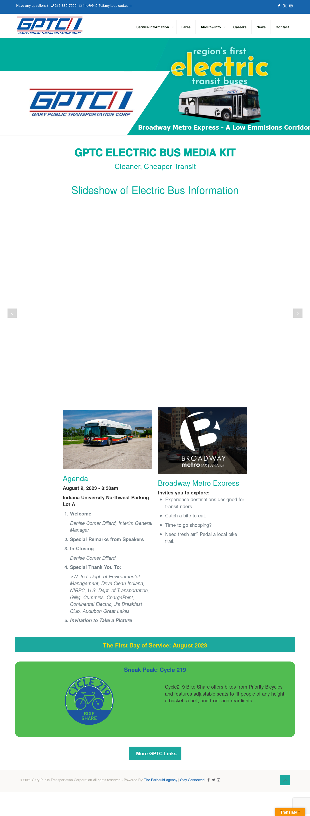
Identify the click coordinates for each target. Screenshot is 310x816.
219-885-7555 (66, 5)
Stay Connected (192, 779)
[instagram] (218, 779)
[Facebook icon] (279, 5)
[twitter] (213, 779)
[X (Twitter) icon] (285, 5)
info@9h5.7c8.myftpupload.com (107, 5)
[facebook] (208, 779)
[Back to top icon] (285, 780)
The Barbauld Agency (160, 779)
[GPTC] (49, 25)
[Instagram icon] (291, 5)
